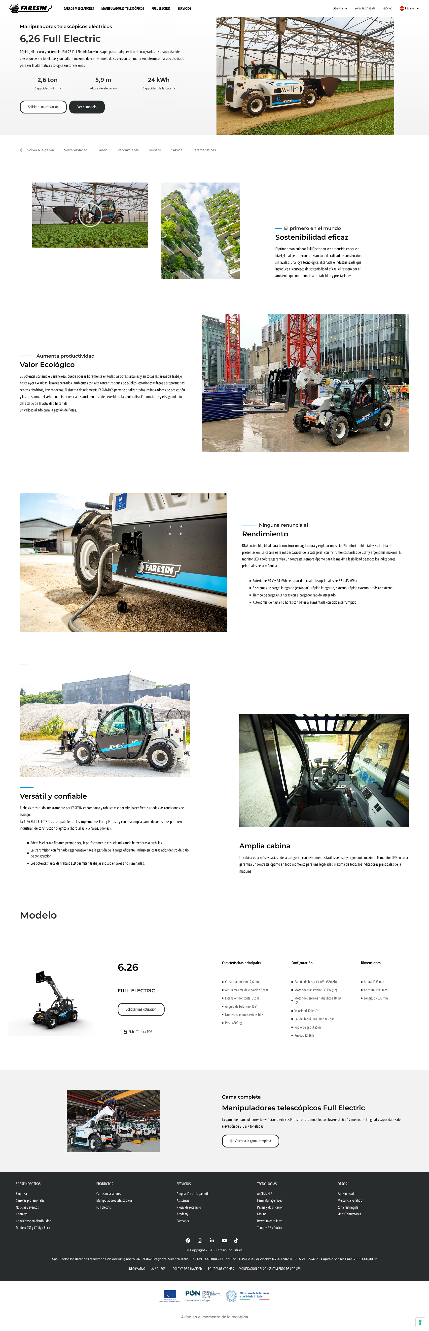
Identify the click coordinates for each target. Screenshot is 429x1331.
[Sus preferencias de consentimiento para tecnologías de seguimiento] (420, 1322)
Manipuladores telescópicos (122, 8)
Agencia (338, 8)
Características (204, 150)
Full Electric (160, 8)
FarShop (387, 8)
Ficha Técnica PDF (140, 1031)
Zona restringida (365, 8)
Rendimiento (128, 150)
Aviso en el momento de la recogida (214, 1316)
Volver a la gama (40, 150)
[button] (90, 215)
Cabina (176, 150)
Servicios (184, 8)
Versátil (155, 150)
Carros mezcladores (79, 8)
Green (102, 150)
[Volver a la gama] (22, 150)
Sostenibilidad (76, 150)
